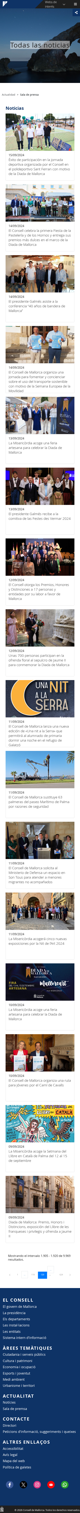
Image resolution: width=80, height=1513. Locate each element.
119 (34, 1274)
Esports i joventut (16, 1373)
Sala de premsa (15, 1409)
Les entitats (12, 1331)
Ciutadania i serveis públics (24, 1354)
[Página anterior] (10, 1274)
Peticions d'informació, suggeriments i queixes (39, 1432)
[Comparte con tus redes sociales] (76, 12)
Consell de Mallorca (2, 1509)
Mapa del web (14, 1461)
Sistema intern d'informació (24, 1338)
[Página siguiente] (70, 1274)
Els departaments (16, 1319)
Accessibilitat (13, 1448)
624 (62, 1274)
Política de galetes (17, 1467)
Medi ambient (14, 1379)
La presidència (14, 1313)
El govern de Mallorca (20, 1306)
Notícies (9, 1402)
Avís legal (10, 1455)
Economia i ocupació (19, 1367)
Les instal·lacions (16, 1325)
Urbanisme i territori (19, 1385)
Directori (9, 1425)
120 (44, 1274)
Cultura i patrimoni (17, 1361)
